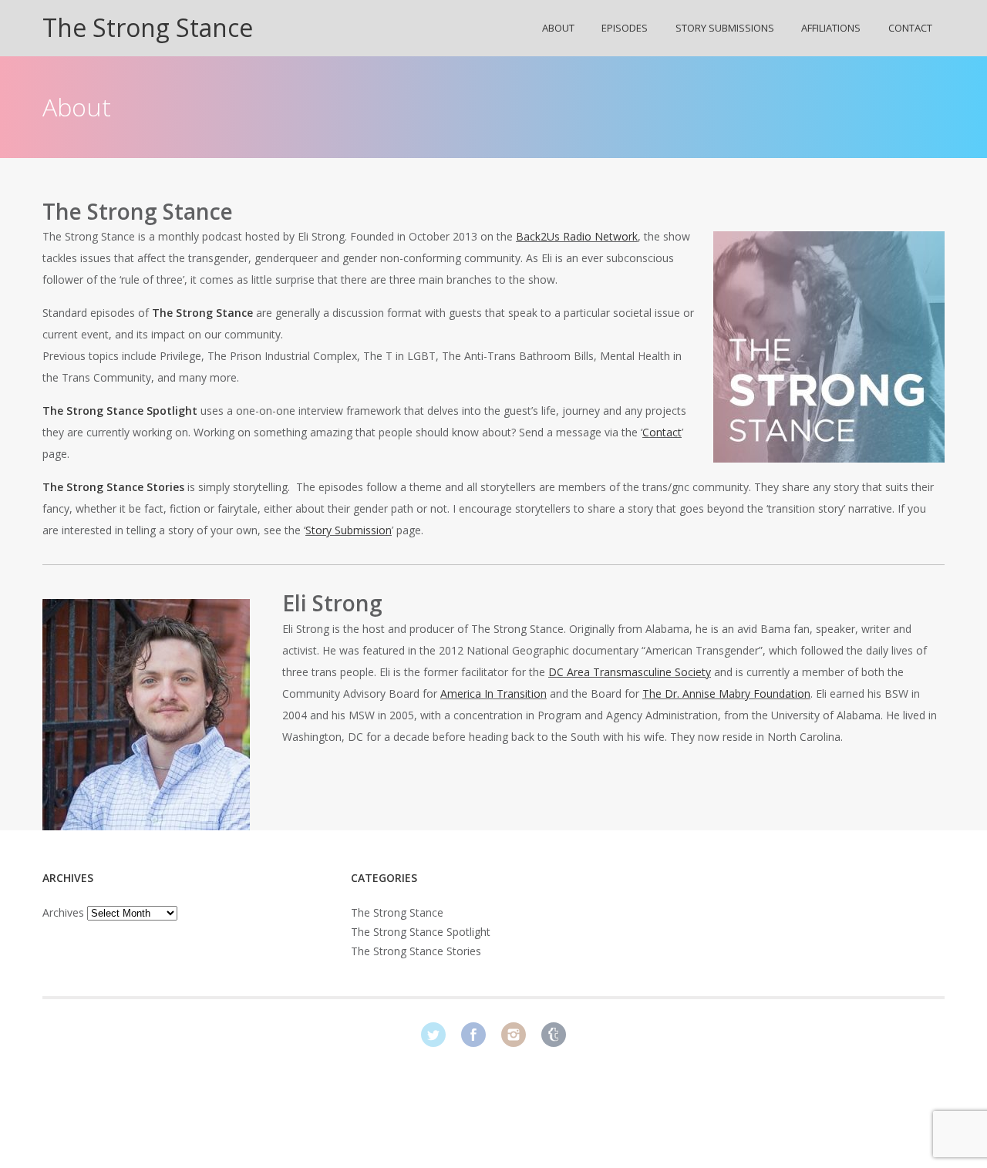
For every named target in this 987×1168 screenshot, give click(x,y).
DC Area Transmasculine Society (629, 672)
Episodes (624, 28)
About (558, 28)
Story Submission (348, 530)
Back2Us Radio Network (577, 236)
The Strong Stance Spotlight (420, 931)
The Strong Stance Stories (416, 951)
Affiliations (831, 28)
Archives (63, 912)
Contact (910, 28)
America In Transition (493, 693)
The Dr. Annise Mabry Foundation (726, 693)
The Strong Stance (147, 27)
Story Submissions (724, 28)
